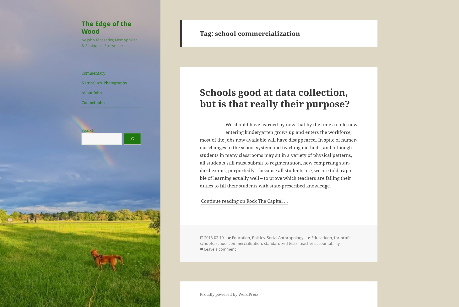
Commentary (93, 73)
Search (88, 130)
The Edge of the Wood (106, 27)
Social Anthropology (285, 237)
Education (241, 237)
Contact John (93, 102)
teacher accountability (320, 243)
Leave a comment (220, 249)
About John (92, 92)
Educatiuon (321, 237)
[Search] (132, 139)
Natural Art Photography (104, 83)
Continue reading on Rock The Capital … (244, 201)
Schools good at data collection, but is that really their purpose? (275, 98)
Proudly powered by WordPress (229, 294)
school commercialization (239, 243)
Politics (258, 237)
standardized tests (281, 243)
